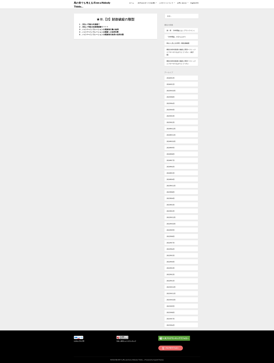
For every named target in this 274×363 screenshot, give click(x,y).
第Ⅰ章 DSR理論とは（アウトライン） (181, 30)
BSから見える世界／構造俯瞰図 (178, 43)
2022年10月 (171, 224)
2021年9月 (171, 306)
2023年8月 (171, 192)
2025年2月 (171, 122)
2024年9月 (171, 148)
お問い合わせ (182, 3)
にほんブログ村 (79, 341)
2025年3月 (171, 116)
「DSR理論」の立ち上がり (176, 37)
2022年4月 (171, 262)
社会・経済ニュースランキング (126, 341)
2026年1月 (171, 84)
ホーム (131, 3)
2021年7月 (171, 319)
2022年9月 (171, 230)
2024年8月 (171, 154)
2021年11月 (171, 293)
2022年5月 (171, 255)
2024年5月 (171, 173)
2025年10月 (171, 91)
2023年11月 (171, 186)
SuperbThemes (158, 360)
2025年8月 (171, 97)
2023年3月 (171, 205)
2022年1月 (171, 281)
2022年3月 (171, 268)
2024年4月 (171, 179)
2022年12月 (171, 217)
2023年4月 (171, 198)
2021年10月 (171, 300)
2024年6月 (171, 167)
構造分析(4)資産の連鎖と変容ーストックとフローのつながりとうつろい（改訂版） (181, 52)
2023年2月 (171, 211)
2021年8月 (171, 312)
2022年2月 (171, 274)
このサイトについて (166, 3)
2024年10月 (171, 141)
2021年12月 (171, 287)
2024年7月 (171, 160)
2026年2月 (171, 78)
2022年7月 (171, 243)
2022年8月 (171, 236)
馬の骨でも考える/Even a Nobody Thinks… (92, 4)
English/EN (194, 3)
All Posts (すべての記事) (146, 3)
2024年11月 (171, 135)
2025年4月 (171, 110)
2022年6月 (171, 249)
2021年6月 (171, 325)
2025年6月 (171, 103)
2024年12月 (171, 129)
